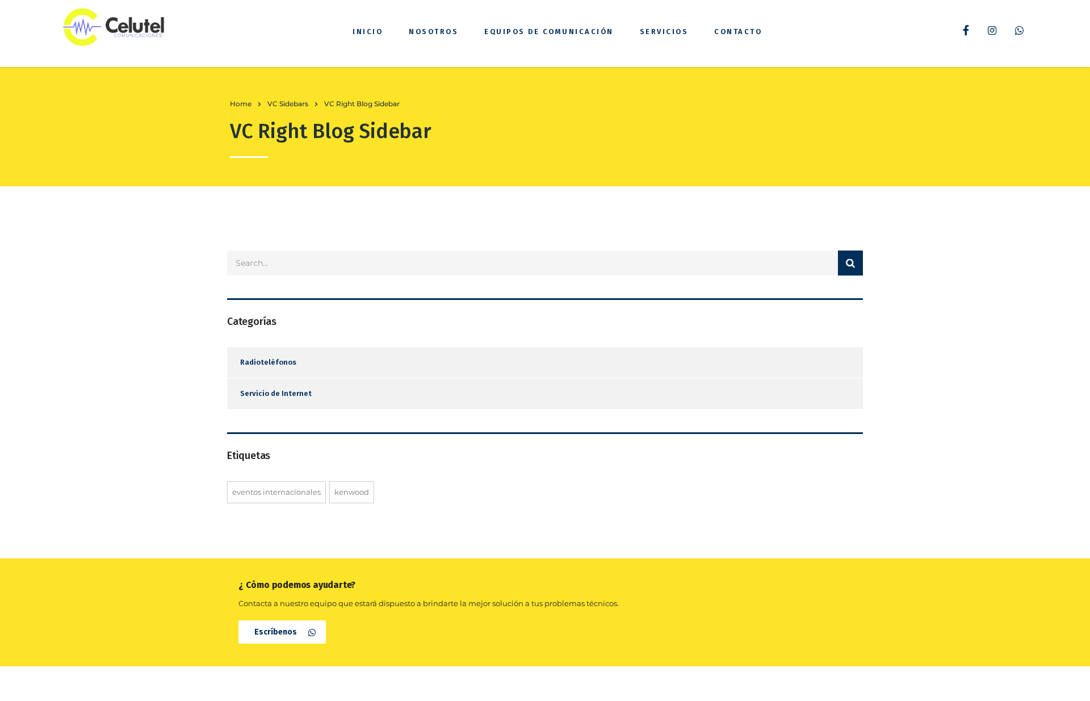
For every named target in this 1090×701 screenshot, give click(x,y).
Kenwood (351, 491)
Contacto (738, 31)
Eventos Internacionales (276, 491)
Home (240, 103)
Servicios (664, 31)
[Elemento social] (966, 31)
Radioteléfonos (268, 362)
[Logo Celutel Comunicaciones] (113, 27)
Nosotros (433, 31)
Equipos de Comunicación (549, 31)
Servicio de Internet (276, 393)
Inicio (368, 31)
